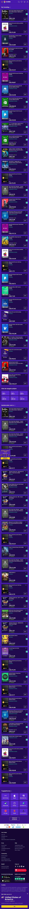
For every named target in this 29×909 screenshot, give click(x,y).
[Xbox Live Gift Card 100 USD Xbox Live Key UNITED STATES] (14, 103)
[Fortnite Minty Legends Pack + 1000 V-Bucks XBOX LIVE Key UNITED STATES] (14, 128)
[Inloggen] (27, 2)
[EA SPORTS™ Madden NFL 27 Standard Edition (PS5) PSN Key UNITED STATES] (14, 166)
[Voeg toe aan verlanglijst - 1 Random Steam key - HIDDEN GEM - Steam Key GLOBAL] (25, 623)
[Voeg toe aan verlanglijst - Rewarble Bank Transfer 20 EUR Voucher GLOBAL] (25, 36)
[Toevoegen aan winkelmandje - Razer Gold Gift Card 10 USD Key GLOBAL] (25, 467)
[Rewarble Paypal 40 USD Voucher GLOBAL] (14, 115)
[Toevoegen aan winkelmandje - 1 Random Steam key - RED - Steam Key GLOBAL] (25, 505)
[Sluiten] (27, 893)
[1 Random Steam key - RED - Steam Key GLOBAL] (14, 501)
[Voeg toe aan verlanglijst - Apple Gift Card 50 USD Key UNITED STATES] (25, 749)
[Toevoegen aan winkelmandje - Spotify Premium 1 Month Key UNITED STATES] (25, 682)
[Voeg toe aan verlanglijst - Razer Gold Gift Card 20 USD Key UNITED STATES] (25, 698)
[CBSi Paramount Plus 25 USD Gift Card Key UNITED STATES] (14, 90)
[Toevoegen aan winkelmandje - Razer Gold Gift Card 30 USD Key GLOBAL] (25, 69)
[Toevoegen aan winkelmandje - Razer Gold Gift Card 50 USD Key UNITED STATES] (25, 770)
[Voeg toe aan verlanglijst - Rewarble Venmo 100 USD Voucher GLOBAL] (25, 324)
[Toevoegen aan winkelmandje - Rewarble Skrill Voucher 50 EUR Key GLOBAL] (25, 82)
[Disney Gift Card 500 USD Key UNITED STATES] (14, 379)
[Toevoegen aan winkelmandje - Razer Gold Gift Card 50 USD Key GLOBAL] (25, 782)
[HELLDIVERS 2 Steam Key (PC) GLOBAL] (14, 241)
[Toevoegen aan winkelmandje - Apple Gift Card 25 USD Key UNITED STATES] (25, 258)
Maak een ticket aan (19, 848)
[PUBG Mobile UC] (14, 577)
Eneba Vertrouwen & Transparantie (8, 839)
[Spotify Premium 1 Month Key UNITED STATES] (14, 678)
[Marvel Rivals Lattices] (14, 640)
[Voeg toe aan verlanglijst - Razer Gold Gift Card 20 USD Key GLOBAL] (25, 446)
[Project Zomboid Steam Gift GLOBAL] (14, 552)
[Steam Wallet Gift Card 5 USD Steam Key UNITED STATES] (14, 489)
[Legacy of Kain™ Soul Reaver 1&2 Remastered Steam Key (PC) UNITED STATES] (14, 153)
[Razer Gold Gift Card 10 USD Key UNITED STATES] (14, 690)
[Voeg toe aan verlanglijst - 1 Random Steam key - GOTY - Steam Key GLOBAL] (25, 598)
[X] (17, 866)
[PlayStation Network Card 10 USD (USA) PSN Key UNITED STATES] (14, 216)
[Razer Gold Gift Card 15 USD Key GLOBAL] (14, 178)
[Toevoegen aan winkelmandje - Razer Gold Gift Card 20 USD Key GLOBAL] (25, 455)
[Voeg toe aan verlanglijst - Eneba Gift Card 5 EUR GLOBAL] (25, 312)
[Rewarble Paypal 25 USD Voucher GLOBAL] (14, 279)
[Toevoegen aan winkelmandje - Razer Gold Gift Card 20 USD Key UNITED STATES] (25, 707)
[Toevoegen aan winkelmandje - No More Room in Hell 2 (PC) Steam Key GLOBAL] (25, 57)
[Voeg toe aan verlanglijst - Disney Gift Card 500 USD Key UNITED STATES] (25, 375)
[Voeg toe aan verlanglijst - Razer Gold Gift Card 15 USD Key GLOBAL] (25, 174)
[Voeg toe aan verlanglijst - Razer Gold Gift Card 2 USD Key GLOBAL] (25, 262)
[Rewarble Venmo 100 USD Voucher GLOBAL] (14, 329)
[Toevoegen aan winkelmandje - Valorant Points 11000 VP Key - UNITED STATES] (25, 207)
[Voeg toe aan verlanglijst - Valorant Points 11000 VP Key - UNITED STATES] (25, 199)
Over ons (3, 834)
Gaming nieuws (4, 855)
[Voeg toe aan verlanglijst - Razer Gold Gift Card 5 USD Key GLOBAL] (25, 585)
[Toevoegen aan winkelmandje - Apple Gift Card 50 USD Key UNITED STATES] (25, 757)
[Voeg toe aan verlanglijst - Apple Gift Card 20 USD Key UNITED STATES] (25, 23)
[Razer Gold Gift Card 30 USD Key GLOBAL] (14, 65)
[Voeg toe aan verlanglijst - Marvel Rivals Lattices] (25, 635)
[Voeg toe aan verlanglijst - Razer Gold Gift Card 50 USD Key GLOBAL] (25, 774)
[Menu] (2, 2)
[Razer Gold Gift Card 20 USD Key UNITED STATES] (14, 703)
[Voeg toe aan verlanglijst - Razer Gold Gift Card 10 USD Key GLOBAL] (25, 459)
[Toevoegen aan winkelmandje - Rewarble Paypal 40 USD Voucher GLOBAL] (25, 119)
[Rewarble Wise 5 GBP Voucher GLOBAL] (14, 291)
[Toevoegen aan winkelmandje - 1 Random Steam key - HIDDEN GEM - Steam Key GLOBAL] (25, 631)
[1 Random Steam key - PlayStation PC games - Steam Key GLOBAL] (14, 476)
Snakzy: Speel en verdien (6, 860)
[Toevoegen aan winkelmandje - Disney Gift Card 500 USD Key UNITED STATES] (25, 383)
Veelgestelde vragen (19, 845)
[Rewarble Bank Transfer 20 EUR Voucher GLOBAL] (14, 40)
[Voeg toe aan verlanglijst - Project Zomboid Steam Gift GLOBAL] (25, 547)
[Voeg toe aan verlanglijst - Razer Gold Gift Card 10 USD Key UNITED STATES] (25, 686)
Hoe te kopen (4, 845)
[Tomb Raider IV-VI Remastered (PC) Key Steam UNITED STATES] (14, 728)
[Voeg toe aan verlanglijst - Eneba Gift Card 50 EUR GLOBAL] (25, 350)
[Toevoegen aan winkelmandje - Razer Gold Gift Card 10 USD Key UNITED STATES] (25, 694)
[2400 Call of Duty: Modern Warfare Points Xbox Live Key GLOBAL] (14, 615)
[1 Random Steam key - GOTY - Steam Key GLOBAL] (14, 602)
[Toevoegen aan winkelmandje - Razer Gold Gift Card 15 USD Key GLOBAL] (25, 182)
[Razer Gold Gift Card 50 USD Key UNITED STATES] (14, 766)
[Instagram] (19, 866)
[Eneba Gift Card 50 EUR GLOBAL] (14, 354)
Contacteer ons (4, 836)
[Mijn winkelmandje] (24, 2)
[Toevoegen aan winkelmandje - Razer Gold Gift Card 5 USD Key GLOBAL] (25, 593)
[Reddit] (23, 866)
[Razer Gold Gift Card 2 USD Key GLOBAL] (14, 266)
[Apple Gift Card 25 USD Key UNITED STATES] (14, 254)
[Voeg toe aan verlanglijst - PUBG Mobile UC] (25, 572)
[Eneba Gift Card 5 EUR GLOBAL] (14, 316)
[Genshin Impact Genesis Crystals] (14, 741)
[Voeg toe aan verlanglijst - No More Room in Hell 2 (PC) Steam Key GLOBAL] (25, 48)
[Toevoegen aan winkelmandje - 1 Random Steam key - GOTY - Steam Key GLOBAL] (25, 606)
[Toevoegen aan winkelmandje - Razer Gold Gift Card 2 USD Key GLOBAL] (25, 270)
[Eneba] (7, 2)
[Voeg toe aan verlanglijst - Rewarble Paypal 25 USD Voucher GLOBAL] (25, 274)
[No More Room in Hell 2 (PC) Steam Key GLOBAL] (14, 53)
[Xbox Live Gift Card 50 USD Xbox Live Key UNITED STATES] (14, 141)
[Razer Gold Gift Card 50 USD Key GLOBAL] (14, 778)
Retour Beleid (17, 850)
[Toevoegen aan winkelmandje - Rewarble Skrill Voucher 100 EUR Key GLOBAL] (25, 233)
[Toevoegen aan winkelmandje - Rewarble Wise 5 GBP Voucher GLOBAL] (25, 295)
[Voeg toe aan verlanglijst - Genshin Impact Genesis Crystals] (25, 736)
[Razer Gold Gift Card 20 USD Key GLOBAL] (14, 451)
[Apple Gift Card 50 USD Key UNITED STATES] (14, 753)
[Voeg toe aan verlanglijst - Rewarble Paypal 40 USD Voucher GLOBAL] (25, 111)
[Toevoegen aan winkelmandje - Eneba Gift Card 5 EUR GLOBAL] (25, 320)
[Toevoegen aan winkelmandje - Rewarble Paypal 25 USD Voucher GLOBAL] (25, 283)
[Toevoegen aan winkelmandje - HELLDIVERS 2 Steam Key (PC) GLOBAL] (25, 245)
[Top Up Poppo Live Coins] (14, 653)
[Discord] (21, 866)
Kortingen (3, 850)
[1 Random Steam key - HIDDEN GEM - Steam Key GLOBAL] (14, 627)
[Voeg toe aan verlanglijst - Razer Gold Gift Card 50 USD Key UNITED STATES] (25, 761)
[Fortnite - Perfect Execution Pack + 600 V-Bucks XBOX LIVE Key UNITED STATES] (14, 341)
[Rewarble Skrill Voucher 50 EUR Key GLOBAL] (14, 78)
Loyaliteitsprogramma (5, 848)
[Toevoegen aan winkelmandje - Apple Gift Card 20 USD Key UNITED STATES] (25, 32)
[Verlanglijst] (21, 2)
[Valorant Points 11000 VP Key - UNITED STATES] (14, 204)
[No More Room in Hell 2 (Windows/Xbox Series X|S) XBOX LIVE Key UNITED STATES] (14, 367)
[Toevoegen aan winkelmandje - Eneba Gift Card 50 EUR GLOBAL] (25, 358)
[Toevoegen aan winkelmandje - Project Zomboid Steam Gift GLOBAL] (25, 556)
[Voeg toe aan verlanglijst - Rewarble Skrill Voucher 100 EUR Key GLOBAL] (25, 224)
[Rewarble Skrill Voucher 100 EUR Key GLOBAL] (14, 229)
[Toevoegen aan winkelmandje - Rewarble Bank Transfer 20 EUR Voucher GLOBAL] (25, 44)
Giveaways (3, 857)
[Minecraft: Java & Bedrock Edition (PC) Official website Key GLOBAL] (14, 527)
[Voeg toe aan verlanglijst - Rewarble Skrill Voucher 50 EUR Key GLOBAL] (25, 73)
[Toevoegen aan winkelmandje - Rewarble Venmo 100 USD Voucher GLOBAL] (25, 333)
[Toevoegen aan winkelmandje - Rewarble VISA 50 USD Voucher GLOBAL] (25, 308)
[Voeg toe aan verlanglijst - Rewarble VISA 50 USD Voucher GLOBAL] (25, 299)
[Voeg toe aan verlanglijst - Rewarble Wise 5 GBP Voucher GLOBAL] (25, 287)
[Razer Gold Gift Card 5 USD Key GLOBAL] (14, 589)
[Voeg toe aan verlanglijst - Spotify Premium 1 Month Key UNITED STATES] (25, 673)
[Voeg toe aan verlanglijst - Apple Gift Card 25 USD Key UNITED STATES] (25, 249)
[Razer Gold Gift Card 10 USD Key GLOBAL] (14, 463)
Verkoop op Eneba (5, 866)
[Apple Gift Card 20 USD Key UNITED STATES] (14, 28)
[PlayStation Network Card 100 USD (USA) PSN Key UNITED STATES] (14, 715)
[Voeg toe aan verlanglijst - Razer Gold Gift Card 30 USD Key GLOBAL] (25, 61)
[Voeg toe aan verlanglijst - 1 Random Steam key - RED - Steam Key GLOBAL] (25, 497)
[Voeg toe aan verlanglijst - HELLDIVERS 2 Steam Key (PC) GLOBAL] (25, 237)
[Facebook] (15, 866)
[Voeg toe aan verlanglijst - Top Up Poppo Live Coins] (25, 648)
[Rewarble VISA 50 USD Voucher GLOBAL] (14, 304)
